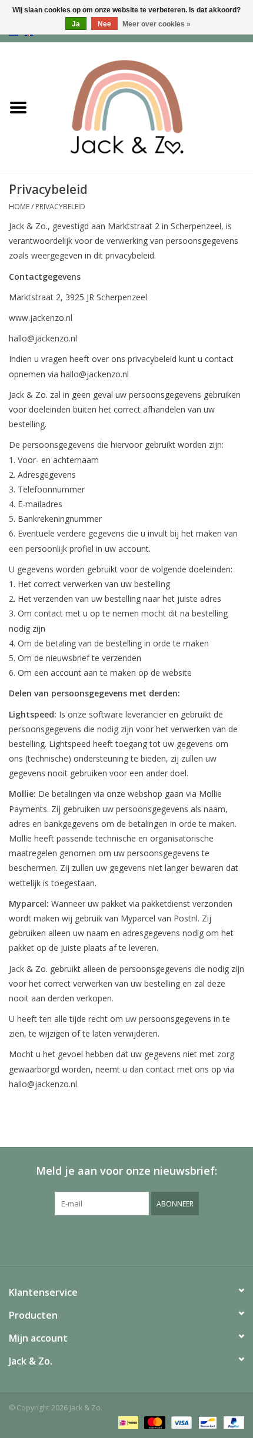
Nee (104, 24)
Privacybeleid (60, 207)
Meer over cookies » (156, 24)
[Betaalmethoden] (127, 1422)
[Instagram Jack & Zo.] (137, 1239)
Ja (76, 24)
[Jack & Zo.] (145, 106)
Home (19, 207)
